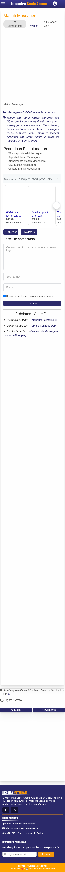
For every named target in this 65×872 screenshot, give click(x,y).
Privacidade (32, 866)
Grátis (40, 833)
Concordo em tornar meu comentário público (30, 296)
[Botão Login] (55, 4)
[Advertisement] (32, 66)
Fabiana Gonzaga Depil (43, 325)
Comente (50, 709)
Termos (21, 866)
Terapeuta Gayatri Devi (43, 320)
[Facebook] (5, 810)
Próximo (28, 232)
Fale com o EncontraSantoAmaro (22, 828)
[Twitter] (14, 810)
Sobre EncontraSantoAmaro (20, 823)
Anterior (12, 232)
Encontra (29, 3)
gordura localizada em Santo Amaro (37, 125)
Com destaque (25, 833)
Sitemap (43, 866)
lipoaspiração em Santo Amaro (25, 129)
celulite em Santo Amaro (23, 117)
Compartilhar (15, 25)
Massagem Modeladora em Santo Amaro (31, 112)
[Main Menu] (3, 3)
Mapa (17, 709)
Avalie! (34, 25)
